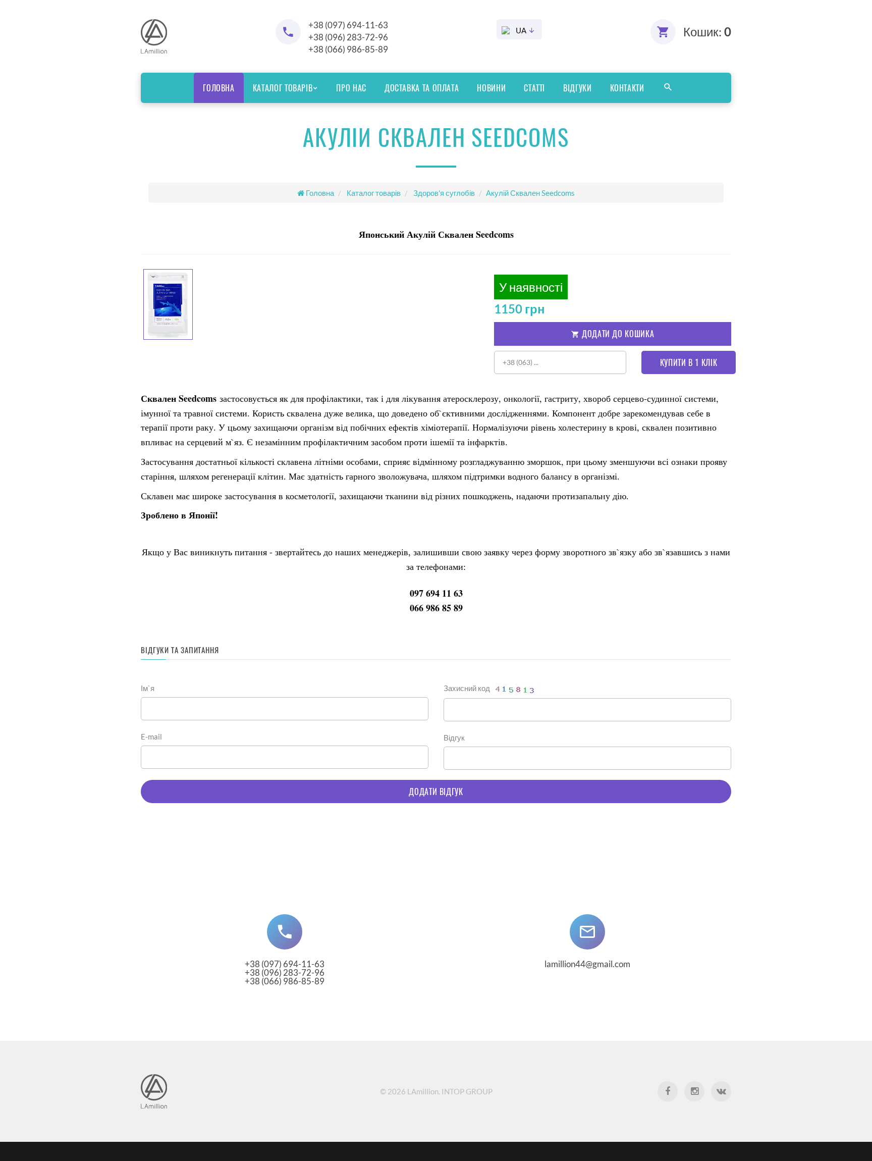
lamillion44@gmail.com (587, 964)
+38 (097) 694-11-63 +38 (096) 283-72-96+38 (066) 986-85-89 (284, 972)
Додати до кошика (616, 334)
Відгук (454, 737)
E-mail (151, 736)
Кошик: (707, 31)
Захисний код (468, 688)
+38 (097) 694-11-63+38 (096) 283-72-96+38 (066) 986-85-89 (348, 37)
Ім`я (147, 688)
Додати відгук (436, 791)
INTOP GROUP (467, 1091)
